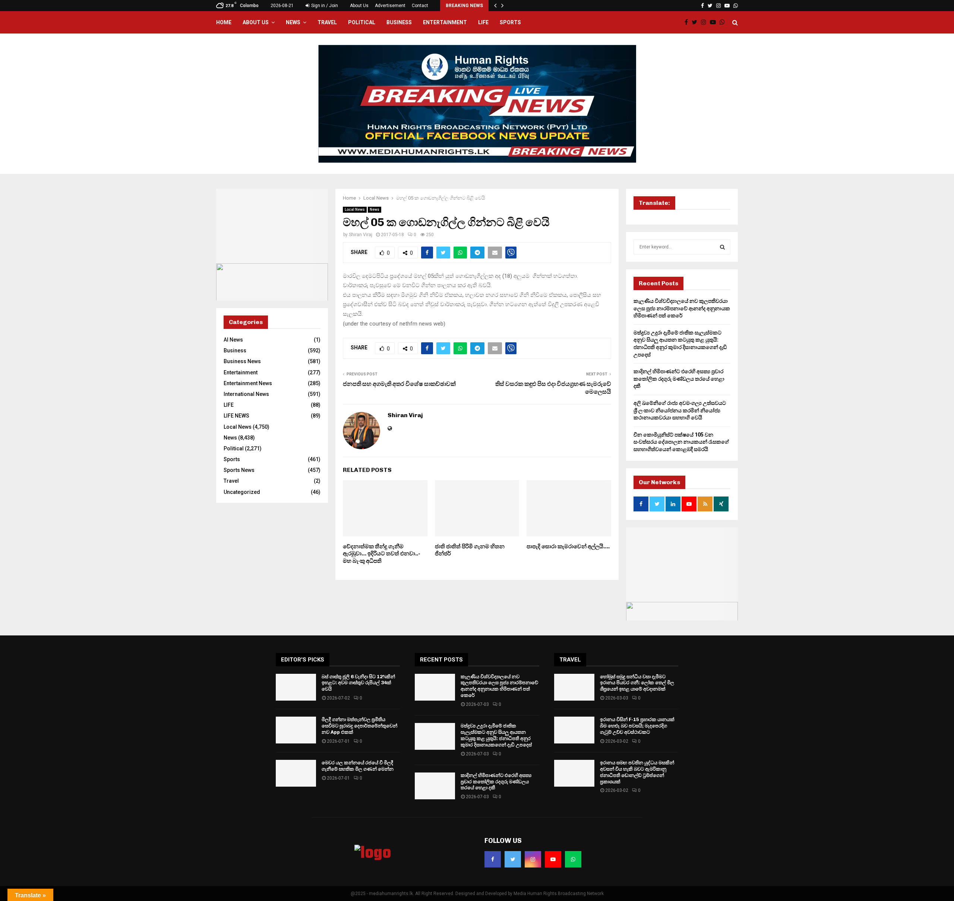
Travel (327, 22)
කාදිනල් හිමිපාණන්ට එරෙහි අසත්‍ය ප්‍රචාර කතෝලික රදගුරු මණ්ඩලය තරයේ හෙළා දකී (679, 378)
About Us (359, 5)
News (293, 22)
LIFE (483, 22)
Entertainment (445, 22)
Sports (510, 22)
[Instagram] (705, 22)
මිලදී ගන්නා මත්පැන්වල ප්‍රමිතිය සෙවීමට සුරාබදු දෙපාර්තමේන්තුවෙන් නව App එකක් (359, 726)
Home (223, 22)
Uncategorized (242, 492)
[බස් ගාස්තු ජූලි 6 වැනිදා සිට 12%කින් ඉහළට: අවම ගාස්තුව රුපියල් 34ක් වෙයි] (296, 687)
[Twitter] (696, 22)
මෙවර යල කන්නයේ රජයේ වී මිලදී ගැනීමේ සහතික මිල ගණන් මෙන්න (358, 766)
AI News (233, 340)
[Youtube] (715, 22)
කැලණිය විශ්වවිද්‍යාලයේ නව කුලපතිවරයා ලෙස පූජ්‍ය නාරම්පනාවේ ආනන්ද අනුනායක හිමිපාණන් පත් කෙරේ (682, 308)
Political (361, 22)
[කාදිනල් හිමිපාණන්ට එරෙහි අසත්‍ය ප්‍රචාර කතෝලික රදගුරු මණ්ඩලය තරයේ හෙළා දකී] (435, 785)
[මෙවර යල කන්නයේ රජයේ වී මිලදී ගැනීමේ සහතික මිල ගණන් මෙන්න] (296, 773)
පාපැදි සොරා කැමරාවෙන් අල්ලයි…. (568, 546)
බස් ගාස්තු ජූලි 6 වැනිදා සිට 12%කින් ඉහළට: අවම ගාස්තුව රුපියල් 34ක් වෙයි (358, 683)
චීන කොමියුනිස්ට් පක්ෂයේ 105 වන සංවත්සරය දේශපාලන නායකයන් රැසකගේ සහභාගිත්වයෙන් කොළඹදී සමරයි (681, 442)
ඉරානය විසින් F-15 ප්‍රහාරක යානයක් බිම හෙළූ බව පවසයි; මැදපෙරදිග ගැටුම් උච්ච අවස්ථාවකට (637, 726)
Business (399, 22)
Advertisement (390, 5)
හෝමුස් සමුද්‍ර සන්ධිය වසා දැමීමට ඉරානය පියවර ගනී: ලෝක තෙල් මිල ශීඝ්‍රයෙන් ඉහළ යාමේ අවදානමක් (637, 683)
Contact (420, 5)
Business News (242, 361)
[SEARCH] (722, 246)
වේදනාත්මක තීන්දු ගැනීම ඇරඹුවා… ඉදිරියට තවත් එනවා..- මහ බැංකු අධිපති (381, 553)
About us (256, 22)
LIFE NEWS (236, 416)
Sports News (239, 470)
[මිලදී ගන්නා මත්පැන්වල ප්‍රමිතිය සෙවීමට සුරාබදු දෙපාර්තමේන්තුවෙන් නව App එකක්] (296, 730)
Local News (355, 209)
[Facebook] (688, 22)
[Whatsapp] (724, 22)
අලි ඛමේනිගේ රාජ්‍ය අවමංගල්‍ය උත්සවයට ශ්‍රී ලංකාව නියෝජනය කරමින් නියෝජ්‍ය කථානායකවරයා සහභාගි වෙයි (680, 410)
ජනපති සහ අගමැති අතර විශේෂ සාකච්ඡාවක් (399, 383)
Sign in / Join (324, 5)
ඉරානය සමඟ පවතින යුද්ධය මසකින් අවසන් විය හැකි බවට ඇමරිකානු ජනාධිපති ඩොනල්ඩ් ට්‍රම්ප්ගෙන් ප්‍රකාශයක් (637, 772)
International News (246, 394)
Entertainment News (248, 383)
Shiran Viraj (360, 234)
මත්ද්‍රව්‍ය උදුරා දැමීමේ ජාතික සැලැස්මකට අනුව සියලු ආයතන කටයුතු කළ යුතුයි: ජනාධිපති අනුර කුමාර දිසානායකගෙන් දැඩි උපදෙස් (496, 735)
